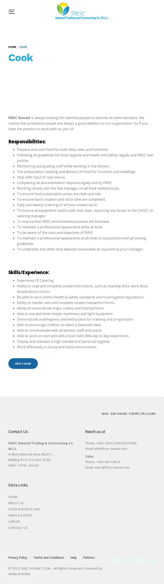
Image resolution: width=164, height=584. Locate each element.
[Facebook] (116, 560)
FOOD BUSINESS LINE (24, 509)
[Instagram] (151, 560)
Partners (89, 557)
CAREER (14, 521)
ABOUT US (16, 503)
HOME (13, 497)
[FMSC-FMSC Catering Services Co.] (81, 12)
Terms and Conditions (49, 557)
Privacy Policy (17, 557)
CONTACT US (17, 527)
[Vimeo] (139, 560)
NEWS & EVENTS (20, 515)
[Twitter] (128, 560)
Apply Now (23, 363)
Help (73, 557)
